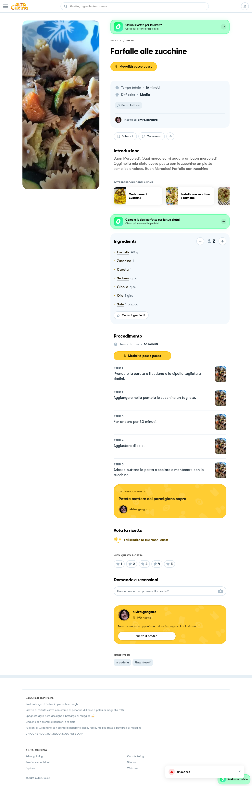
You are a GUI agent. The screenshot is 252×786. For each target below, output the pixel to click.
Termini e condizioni (37, 762)
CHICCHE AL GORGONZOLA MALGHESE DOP (54, 733)
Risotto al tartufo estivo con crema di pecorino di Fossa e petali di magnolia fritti (75, 710)
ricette (115, 40)
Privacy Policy (34, 756)
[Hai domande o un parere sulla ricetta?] (166, 591)
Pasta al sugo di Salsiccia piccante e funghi (52, 704)
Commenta (154, 136)
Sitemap (132, 762)
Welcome (132, 768)
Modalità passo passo (136, 66)
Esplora (30, 768)
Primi (130, 40)
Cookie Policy (135, 756)
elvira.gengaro (148, 120)
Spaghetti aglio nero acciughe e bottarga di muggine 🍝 (60, 715)
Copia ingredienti (133, 315)
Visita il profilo (147, 636)
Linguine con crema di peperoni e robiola (50, 721)
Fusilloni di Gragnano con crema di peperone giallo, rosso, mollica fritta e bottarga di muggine (83, 727)
